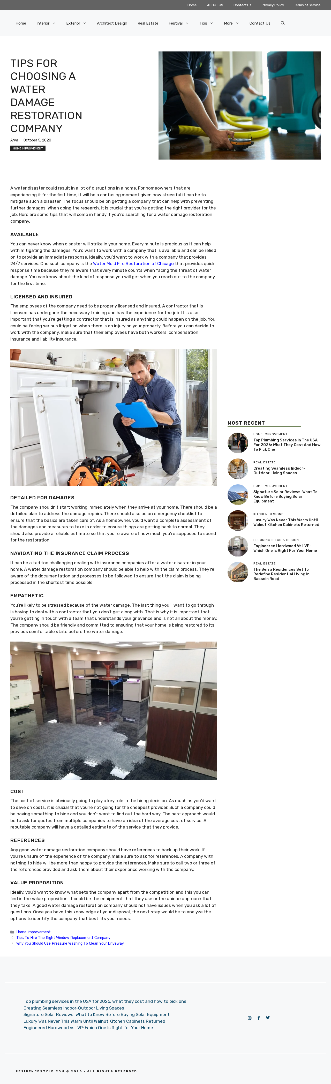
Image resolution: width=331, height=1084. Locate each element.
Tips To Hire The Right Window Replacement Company (63, 937)
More (228, 23)
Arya (14, 140)
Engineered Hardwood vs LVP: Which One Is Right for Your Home (285, 548)
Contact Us (242, 5)
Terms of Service (307, 5)
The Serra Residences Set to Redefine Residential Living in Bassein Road (281, 574)
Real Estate (148, 23)
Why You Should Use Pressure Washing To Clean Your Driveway (70, 943)
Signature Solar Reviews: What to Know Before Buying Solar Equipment (285, 496)
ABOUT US (215, 5)
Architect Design (112, 23)
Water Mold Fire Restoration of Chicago (133, 263)
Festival (176, 23)
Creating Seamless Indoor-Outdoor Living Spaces (279, 470)
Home (192, 5)
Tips (203, 23)
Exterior (73, 23)
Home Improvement (28, 148)
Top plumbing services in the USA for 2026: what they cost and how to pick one (286, 445)
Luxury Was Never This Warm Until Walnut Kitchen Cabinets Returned (286, 522)
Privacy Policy (273, 5)
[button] (283, 23)
